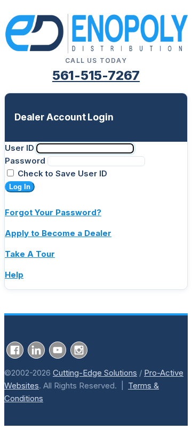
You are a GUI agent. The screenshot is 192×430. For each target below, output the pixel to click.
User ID (19, 148)
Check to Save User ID (61, 173)
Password (25, 161)
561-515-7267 (96, 75)
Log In (19, 187)
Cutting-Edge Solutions (95, 373)
